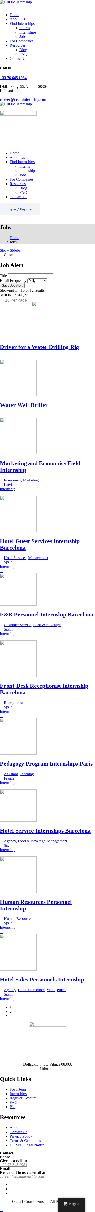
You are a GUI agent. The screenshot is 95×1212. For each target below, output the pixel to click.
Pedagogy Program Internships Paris (46, 763)
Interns (24, 28)
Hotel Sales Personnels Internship (42, 979)
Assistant (11, 774)
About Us (17, 19)
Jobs (22, 37)
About (14, 1127)
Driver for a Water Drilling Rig (39, 347)
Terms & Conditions (25, 1141)
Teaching (27, 774)
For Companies (21, 41)
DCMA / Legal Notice (27, 1145)
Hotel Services (15, 558)
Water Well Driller (24, 405)
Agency (10, 841)
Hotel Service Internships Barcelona (45, 831)
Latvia (9, 484)
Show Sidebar (11, 250)
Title (3, 276)
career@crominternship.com (23, 100)
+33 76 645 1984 (13, 78)
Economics (12, 480)
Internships (27, 32)
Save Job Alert (12, 285)
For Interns (18, 1089)
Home (14, 15)
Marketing (31, 480)
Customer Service (17, 625)
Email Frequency (13, 280)
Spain (8, 562)
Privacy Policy (21, 1136)
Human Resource (17, 919)
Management (38, 558)
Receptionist (13, 703)
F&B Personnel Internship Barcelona (46, 614)
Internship (7, 489)
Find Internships (22, 23)
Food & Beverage (47, 625)
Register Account (23, 1098)
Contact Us (18, 58)
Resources (18, 45)
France (9, 778)
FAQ (23, 54)
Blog (23, 50)
